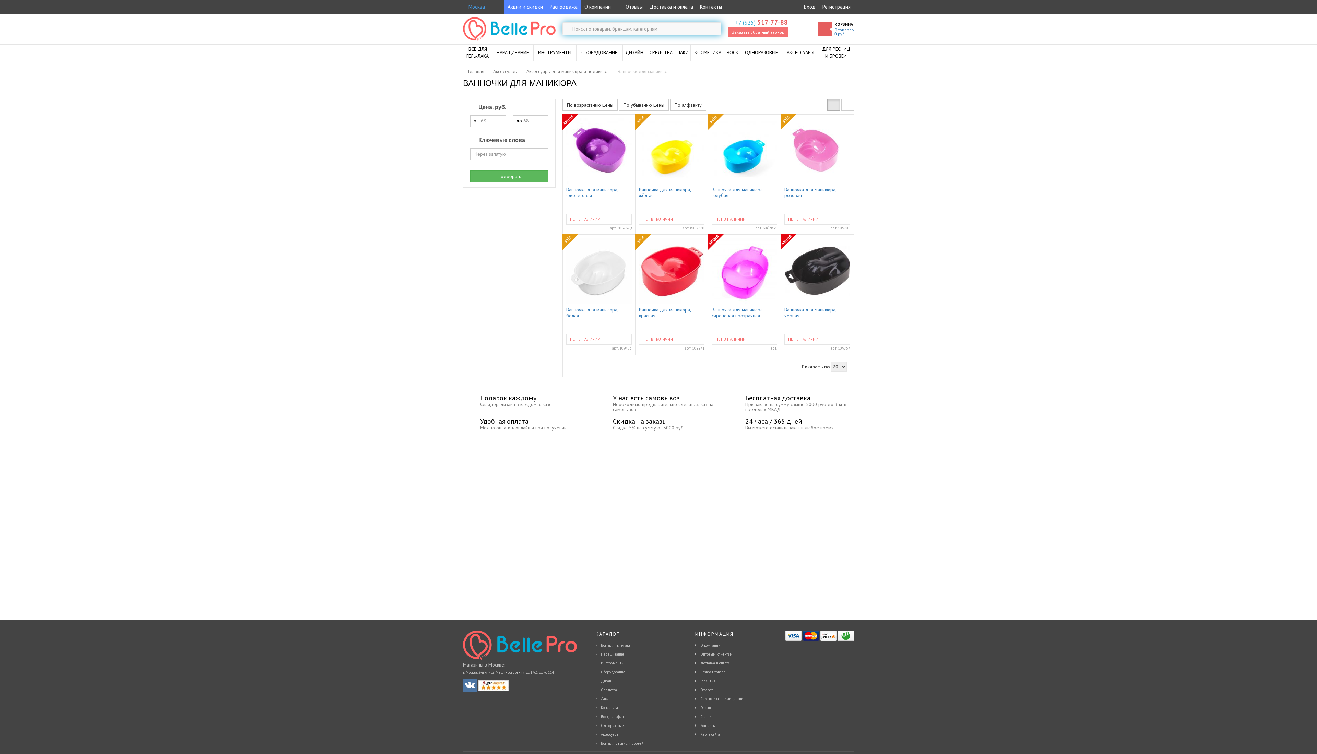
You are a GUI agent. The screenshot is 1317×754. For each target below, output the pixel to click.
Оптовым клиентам (716, 654)
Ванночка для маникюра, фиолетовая (592, 193)
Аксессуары (610, 734)
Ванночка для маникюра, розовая (810, 193)
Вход (810, 6)
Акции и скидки (525, 6)
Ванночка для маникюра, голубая (737, 193)
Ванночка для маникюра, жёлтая (665, 193)
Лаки (605, 698)
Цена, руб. (491, 107)
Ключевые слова (501, 140)
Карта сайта (710, 734)
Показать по (816, 366)
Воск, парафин (612, 716)
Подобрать (509, 176)
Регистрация (836, 6)
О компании (597, 6)
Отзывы (633, 6)
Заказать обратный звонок (758, 32)
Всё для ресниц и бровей (622, 743)
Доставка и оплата (671, 6)
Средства (609, 689)
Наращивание (612, 654)
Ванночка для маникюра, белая (592, 313)
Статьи (705, 716)
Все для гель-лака (615, 645)
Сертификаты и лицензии (721, 698)
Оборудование (613, 672)
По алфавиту (688, 105)
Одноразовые (612, 725)
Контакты (711, 6)
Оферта (706, 689)
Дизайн (607, 681)
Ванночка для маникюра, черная (810, 313)
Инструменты (612, 663)
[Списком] (847, 105)
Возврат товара (712, 672)
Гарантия (707, 681)
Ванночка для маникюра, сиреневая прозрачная (737, 313)
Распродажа (564, 6)
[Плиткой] (833, 105)
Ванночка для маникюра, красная (665, 313)
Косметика (609, 707)
